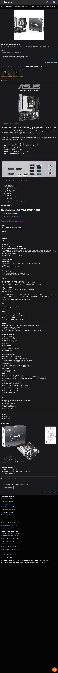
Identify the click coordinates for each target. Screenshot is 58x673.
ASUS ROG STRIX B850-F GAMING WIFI (10, 520)
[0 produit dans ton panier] (51, 2)
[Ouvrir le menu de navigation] (2, 2)
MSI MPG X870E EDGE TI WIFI (8, 544)
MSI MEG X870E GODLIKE (7, 517)
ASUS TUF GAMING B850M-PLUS (9, 525)
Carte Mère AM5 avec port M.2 (8, 509)
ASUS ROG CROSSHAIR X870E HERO (10, 538)
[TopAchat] (8, 2)
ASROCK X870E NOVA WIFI (7, 514)
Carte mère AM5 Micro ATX (7, 501)
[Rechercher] (47, 2)
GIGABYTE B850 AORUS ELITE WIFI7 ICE (10, 552)
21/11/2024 (10, 564)
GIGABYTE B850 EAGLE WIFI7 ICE (9, 554)
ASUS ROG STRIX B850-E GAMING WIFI (10, 522)
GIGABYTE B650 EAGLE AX (7, 541)
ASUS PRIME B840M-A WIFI (7, 528)
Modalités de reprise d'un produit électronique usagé (13, 201)
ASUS (21, 562)
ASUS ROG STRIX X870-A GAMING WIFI (10, 533)
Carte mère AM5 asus (44, 560)
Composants (8, 6)
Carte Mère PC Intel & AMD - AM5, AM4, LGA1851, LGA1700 (29, 6)
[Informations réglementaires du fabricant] (13, 467)
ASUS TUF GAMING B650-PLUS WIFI (10, 536)
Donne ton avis (8, 487)
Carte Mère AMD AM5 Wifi (7, 504)
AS (45, 562)
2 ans (21, 216)
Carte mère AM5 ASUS (18, 58)
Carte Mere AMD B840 (6, 498)
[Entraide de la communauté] (54, 669)
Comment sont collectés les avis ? (49, 492)
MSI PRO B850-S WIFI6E (7, 557)
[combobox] (55, 2)
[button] (6, 72)
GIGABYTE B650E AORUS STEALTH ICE (10, 549)
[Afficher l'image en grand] (29, 25)
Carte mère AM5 (50, 6)
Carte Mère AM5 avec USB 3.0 (8, 506)
